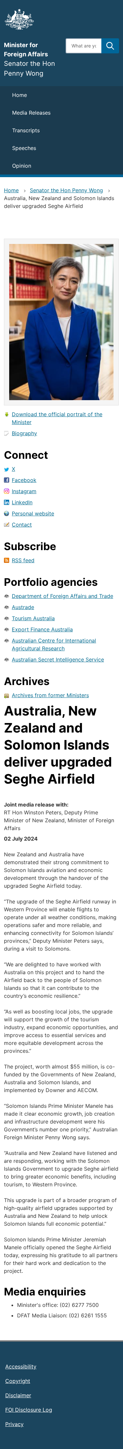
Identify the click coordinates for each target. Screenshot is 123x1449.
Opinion (21, 165)
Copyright (17, 1381)
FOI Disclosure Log (28, 1409)
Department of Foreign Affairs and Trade (62, 596)
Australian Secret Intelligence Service (58, 659)
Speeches (24, 148)
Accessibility (20, 1366)
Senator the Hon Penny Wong (66, 190)
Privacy (14, 1424)
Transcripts (26, 130)
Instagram (24, 491)
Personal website (33, 513)
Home (19, 95)
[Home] (31, 19)
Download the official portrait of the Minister (57, 418)
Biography (24, 433)
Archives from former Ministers (50, 695)
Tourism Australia (33, 618)
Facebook (24, 480)
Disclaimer (18, 1395)
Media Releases (31, 112)
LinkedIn (22, 502)
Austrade (23, 607)
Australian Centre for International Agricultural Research (54, 644)
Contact (22, 524)
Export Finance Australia (42, 629)
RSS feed (23, 560)
